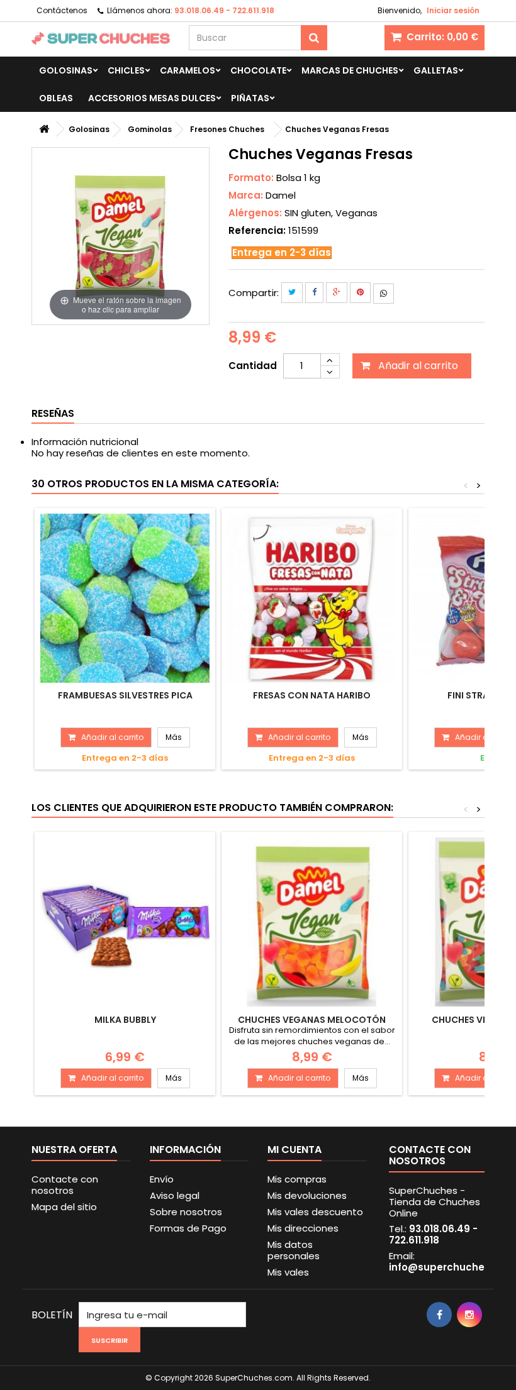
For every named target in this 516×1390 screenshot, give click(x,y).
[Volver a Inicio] (44, 129)
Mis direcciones (303, 1228)
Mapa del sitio (64, 1206)
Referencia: (257, 230)
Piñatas (250, 98)
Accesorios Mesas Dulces (152, 98)
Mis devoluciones (307, 1195)
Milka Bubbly (125, 1019)
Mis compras (297, 1179)
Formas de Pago (188, 1228)
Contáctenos (61, 10)
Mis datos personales (293, 1250)
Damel (281, 195)
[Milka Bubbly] (125, 922)
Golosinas (66, 70)
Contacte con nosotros (64, 1184)
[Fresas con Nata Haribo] (311, 598)
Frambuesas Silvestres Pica (125, 695)
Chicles (126, 70)
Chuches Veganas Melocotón (312, 1019)
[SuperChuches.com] (100, 38)
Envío (162, 1179)
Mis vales (288, 1272)
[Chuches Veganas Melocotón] (311, 922)
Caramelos (187, 70)
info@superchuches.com (452, 1267)
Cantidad (252, 365)
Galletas (435, 70)
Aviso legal (174, 1195)
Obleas (56, 98)
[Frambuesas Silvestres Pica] (125, 598)
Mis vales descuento (315, 1211)
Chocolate (258, 70)
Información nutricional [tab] (84, 441)
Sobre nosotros (186, 1211)
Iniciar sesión (453, 10)
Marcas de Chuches (349, 70)
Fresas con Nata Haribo (312, 695)
